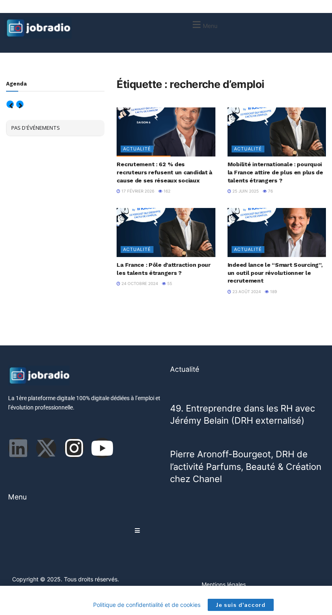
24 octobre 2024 (139, 283)
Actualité (137, 149)
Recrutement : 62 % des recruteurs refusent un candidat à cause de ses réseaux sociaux (164, 172)
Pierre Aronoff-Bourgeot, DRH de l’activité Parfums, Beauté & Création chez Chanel (245, 466)
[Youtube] (102, 448)
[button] (204, 24)
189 (273, 291)
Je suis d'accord (241, 605)
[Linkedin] (18, 448)
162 (166, 191)
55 (169, 283)
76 (270, 191)
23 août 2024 (246, 291)
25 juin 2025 (245, 191)
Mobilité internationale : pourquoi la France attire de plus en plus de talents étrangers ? (275, 172)
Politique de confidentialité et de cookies (146, 604)
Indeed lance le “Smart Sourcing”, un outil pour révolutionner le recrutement (275, 272)
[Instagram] (74, 448)
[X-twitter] (46, 448)
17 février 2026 (137, 191)
